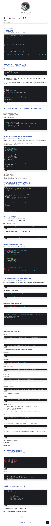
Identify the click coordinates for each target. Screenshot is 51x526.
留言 (22, 25)
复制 (5, 75)
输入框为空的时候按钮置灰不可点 (12, 245)
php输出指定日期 (8, 31)
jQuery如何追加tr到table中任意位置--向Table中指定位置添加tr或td (22, 108)
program (20, 32)
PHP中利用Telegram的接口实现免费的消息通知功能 (17, 137)
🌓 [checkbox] (47, 522)
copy (28, 14)
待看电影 (17, 25)
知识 (18, 32)
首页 (6, 25)
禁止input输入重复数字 (9, 217)
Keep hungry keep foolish (14, 18)
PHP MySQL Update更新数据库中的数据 (14, 65)
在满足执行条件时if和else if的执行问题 (14, 486)
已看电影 (11, 25)
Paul (6, 32)
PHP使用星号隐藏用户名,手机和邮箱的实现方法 (16, 183)
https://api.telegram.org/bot (8, 177)
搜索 (46, 22)
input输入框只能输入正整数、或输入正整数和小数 (17, 278)
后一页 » (27, 516)
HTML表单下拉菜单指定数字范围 (12, 451)
